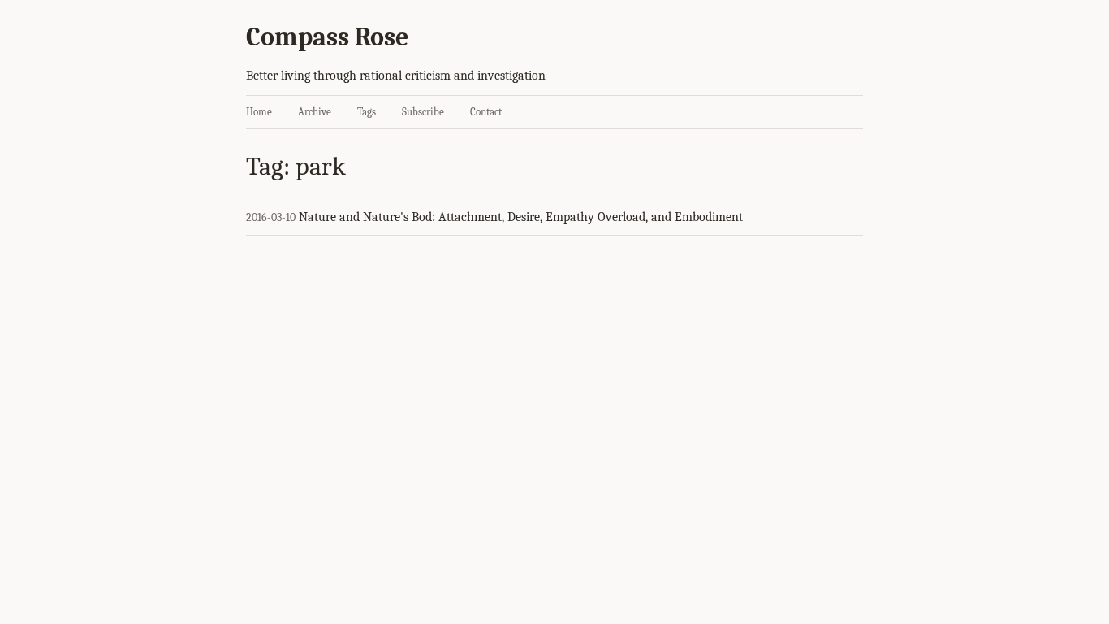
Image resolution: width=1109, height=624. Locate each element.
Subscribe (423, 112)
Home (259, 112)
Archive (314, 112)
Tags (366, 112)
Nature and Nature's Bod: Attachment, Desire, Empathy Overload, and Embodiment (521, 217)
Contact (486, 112)
